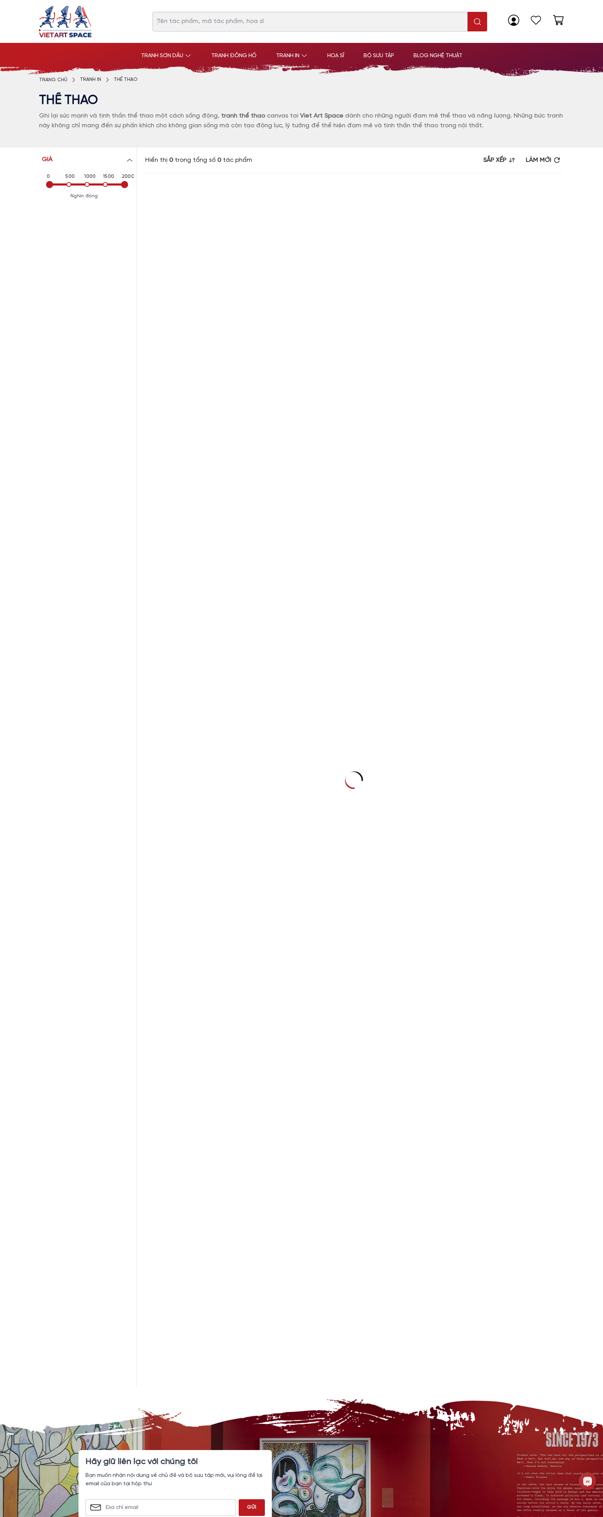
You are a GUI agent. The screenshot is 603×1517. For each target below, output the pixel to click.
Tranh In (90, 79)
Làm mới (538, 160)
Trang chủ (53, 80)
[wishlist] (536, 20)
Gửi (251, 1507)
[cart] (558, 20)
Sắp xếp (494, 160)
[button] (88, 160)
